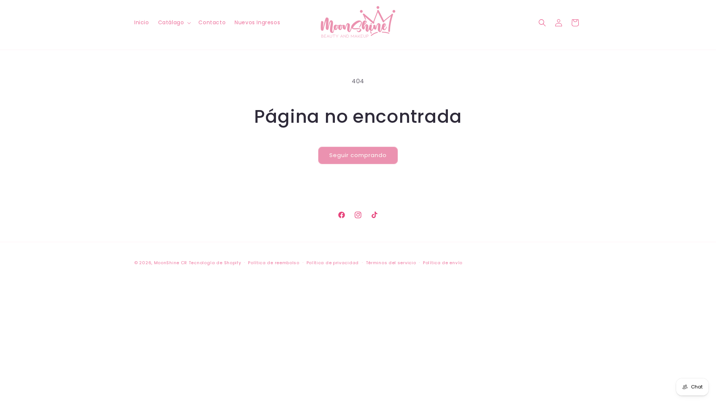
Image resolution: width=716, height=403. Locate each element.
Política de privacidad (333, 263)
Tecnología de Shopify (215, 263)
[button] (174, 22)
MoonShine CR (170, 263)
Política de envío (442, 263)
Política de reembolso (273, 263)
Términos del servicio (391, 263)
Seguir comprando (358, 155)
